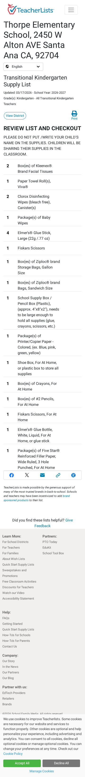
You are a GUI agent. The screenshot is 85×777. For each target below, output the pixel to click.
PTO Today (49, 542)
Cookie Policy (13, 754)
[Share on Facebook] (11, 475)
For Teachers (11, 547)
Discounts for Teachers (18, 587)
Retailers (8, 698)
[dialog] (42, 745)
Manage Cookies (42, 771)
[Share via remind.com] (73, 475)
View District (15, 116)
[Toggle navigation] (71, 10)
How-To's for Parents (16, 641)
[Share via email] (42, 475)
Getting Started (12, 624)
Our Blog (8, 678)
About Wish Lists (13, 559)
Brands (7, 704)
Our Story (8, 661)
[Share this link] (58, 475)
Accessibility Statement (18, 598)
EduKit (46, 547)
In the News (10, 666)
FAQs (5, 618)
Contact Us (9, 646)
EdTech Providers (14, 693)
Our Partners (10, 672)
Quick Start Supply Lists (18, 564)
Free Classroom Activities (19, 581)
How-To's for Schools (16, 635)
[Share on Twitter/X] (27, 475)
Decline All (61, 763)
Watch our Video (13, 593)
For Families (10, 553)
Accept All (22, 763)
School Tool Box (53, 553)
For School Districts (15, 542)
